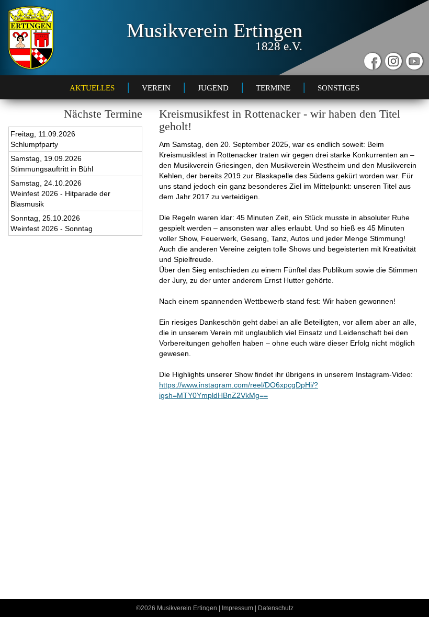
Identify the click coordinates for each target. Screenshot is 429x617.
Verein (156, 87)
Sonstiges (338, 87)
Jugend (213, 87)
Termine (273, 87)
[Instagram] (393, 61)
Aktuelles (92, 87)
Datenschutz (275, 608)
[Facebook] (372, 61)
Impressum (237, 608)
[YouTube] (414, 61)
